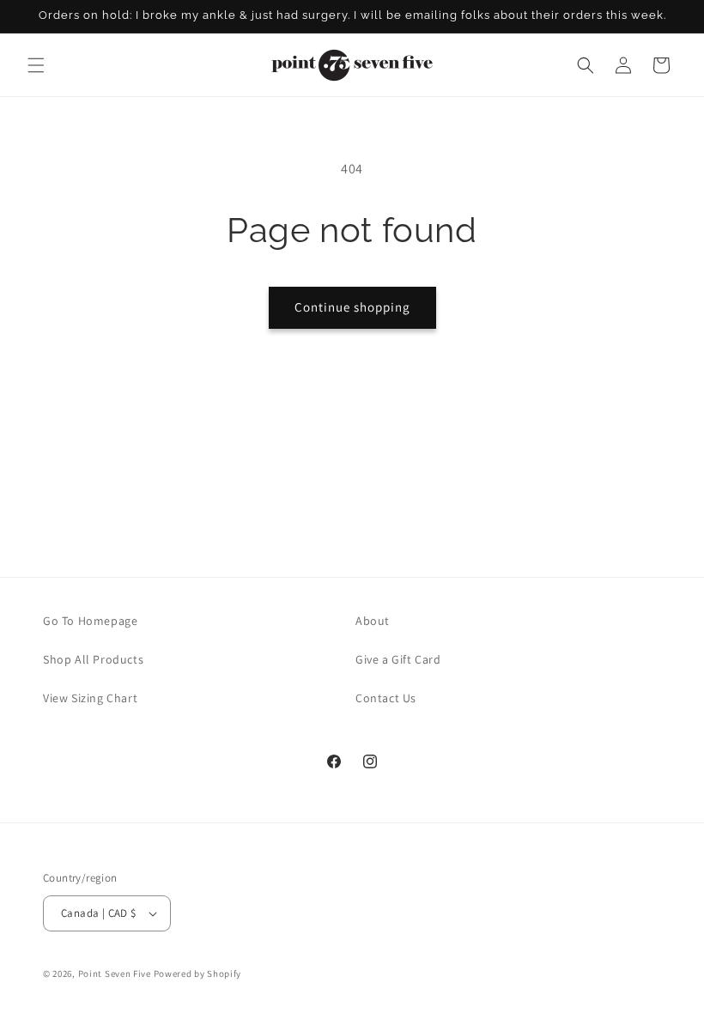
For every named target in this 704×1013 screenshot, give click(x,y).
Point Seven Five (116, 974)
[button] (36, 65)
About (372, 620)
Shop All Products (93, 659)
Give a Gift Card (398, 659)
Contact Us (385, 698)
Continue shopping (352, 307)
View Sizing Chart (90, 698)
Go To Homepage (90, 620)
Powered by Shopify (198, 974)
